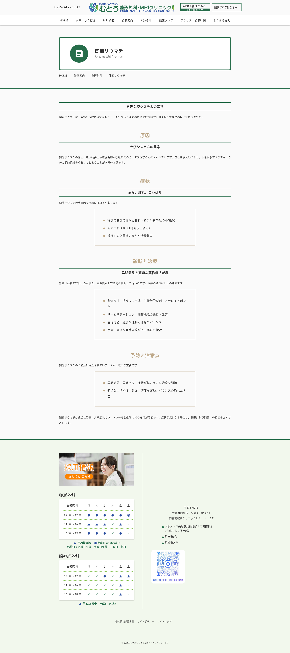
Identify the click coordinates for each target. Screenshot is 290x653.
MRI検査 (108, 20)
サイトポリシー (145, 621)
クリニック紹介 (86, 20)
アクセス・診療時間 (193, 20)
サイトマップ (164, 621)
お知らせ (146, 20)
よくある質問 (221, 20)
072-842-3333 (67, 7)
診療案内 (127, 20)
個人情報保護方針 (124, 621)
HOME (64, 20)
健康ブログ (166, 20)
